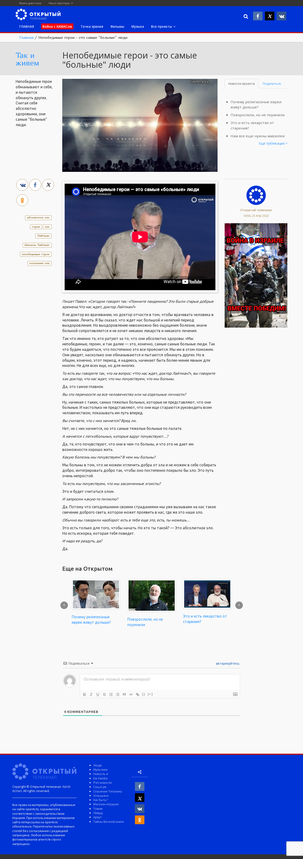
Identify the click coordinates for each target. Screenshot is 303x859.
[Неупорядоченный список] (117, 694)
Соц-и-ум (99, 787)
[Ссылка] (137, 694)
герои (36, 226)
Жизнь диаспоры (30, 3)
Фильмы (117, 26)
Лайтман (43, 235)
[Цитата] (124, 694)
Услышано (101, 795)
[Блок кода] (131, 694)
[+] (150, 694)
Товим (97, 808)
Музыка (137, 26)
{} (143, 694)
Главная (26, 37)
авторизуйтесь (227, 663)
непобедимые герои (35, 254)
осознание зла (39, 263)
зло (47, 226)
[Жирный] (84, 694)
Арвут (97, 817)
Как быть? (100, 800)
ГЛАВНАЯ (26, 26)
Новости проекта (241, 83)
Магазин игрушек (106, 804)
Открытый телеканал (256, 210)
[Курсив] (91, 694)
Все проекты (162, 26)
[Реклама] (256, 275)
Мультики (100, 769)
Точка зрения (91, 26)
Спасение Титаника (107, 791)
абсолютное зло (38, 217)
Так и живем (27, 59)
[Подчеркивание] (97, 694)
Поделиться (272, 83)
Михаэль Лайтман (37, 245)
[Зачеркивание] (104, 694)
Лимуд (98, 813)
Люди (97, 765)
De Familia (100, 778)
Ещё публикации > (273, 143)
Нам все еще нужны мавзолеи (258, 136)
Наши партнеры (60, 3)
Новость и (100, 774)
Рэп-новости (102, 782)
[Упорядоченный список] (111, 694)
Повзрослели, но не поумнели (258, 114)
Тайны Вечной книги (108, 821)
